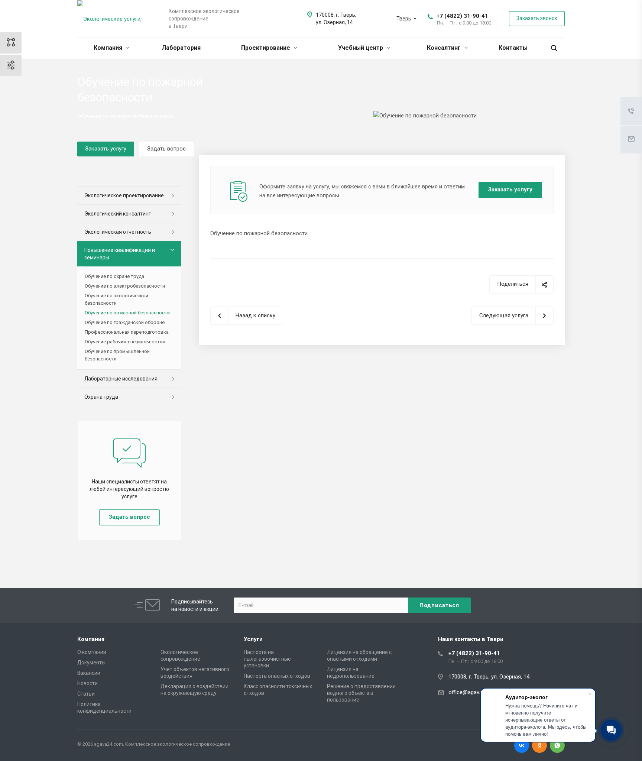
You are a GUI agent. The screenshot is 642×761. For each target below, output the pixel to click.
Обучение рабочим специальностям (125, 341)
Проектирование (266, 47)
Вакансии (88, 673)
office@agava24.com (474, 692)
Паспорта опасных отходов (277, 676)
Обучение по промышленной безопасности (117, 355)
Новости (87, 683)
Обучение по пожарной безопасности (127, 312)
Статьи (86, 694)
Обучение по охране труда (114, 276)
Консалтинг (444, 47)
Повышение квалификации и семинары (119, 253)
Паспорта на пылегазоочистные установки (267, 658)
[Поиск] (554, 48)
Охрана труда (101, 397)
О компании (91, 652)
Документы (91, 663)
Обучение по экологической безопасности (116, 299)
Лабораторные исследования (121, 379)
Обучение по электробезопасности (125, 286)
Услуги (253, 639)
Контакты (513, 47)
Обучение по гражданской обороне (125, 322)
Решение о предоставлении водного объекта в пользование (361, 693)
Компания (109, 47)
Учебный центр (361, 47)
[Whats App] (557, 745)
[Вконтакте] (521, 745)
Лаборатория (181, 47)
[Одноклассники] (539, 745)
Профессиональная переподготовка (127, 332)
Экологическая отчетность (117, 232)
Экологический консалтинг (117, 214)
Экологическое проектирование (124, 195)
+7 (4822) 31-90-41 (462, 16)
